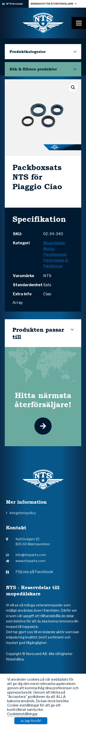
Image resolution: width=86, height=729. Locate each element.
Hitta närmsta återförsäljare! (43, 400)
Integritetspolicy (22, 513)
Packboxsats (55, 254)
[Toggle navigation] (79, 23)
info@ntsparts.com (31, 555)
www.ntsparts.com (30, 561)
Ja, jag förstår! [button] (30, 721)
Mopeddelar (54, 243)
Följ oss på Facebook (34, 572)
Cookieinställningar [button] (22, 714)
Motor (49, 248)
